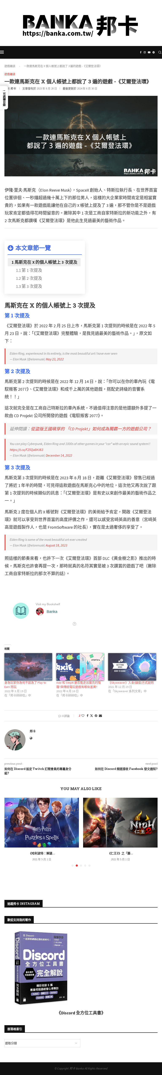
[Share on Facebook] (87, 716)
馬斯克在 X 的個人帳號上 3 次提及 (46, 262)
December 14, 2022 (59, 455)
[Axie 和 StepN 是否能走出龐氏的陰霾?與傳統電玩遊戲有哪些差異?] (80, 666)
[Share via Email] (100, 716)
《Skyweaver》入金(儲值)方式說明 (131, 683)
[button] (10, 831)
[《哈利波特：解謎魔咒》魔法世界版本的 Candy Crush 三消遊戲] (41, 823)
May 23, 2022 (55, 359)
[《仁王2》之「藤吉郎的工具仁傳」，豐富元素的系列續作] (120, 823)
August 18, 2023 (56, 545)
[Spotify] (89, 43)
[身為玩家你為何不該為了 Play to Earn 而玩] (28, 666)
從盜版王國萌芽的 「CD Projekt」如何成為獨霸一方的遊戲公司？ (91, 428)
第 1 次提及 (32, 270)
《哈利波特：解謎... (42, 853)
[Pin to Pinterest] (96, 716)
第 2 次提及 (32, 278)
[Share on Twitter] (91, 716)
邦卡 (13, 88)
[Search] (160, 52)
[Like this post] (82, 716)
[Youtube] (83, 43)
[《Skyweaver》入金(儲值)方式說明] (132, 666)
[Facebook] (72, 43)
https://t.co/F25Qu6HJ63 (26, 450)
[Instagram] (78, 43)
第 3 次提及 (32, 286)
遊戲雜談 (9, 66)
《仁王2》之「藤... (120, 853)
